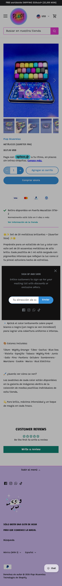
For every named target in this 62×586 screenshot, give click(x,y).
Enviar (45, 300)
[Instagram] (28, 310)
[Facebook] (23, 310)
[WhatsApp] (33, 310)
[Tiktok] (39, 310)
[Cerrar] (55, 271)
